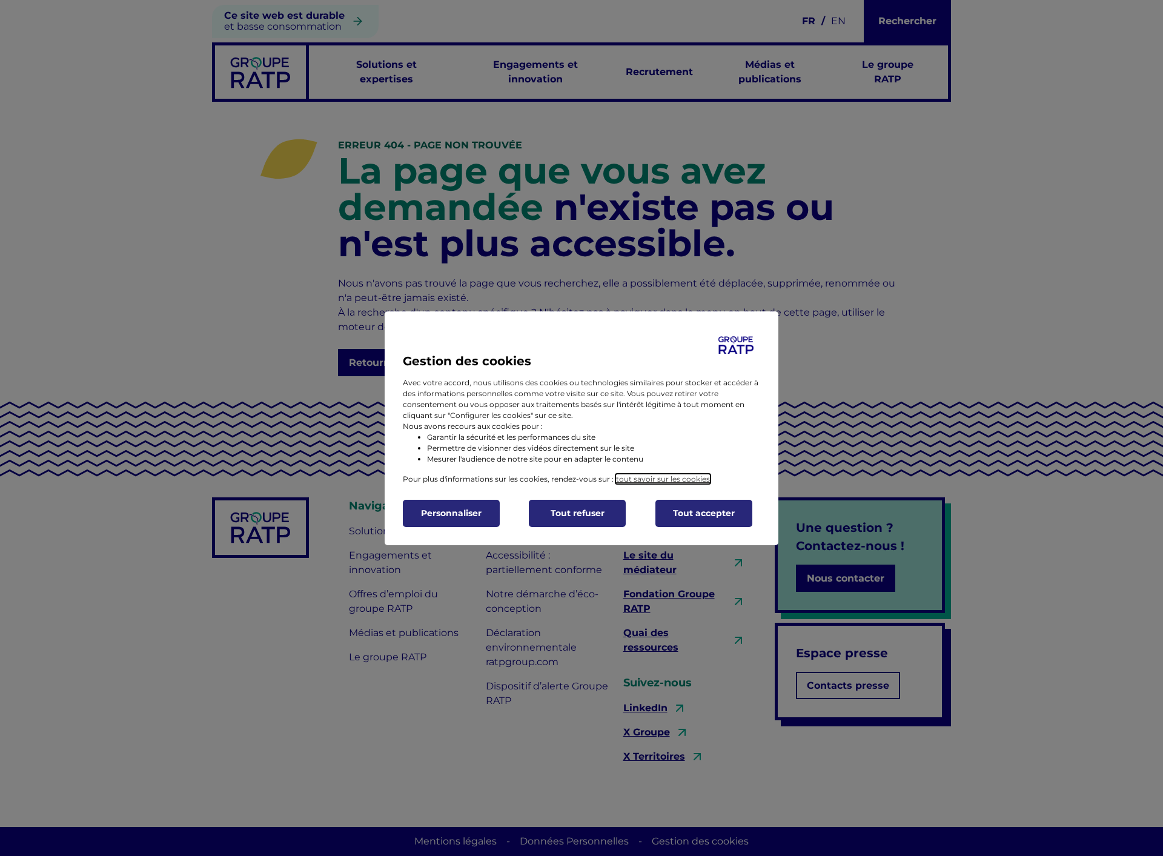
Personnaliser (451, 513)
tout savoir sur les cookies (663, 478)
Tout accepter (704, 513)
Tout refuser (578, 513)
